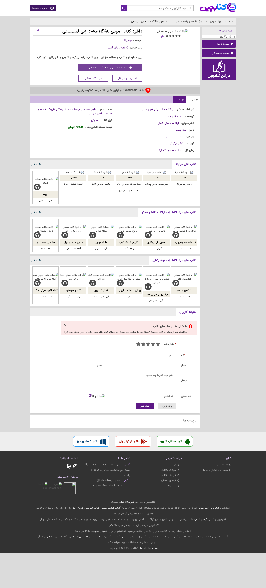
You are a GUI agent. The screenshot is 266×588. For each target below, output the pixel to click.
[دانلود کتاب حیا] (184, 173)
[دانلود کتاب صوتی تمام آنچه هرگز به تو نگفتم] (45, 277)
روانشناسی (75, 537)
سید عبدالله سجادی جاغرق (127, 184)
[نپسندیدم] (153, 344)
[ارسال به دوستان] (37, 31)
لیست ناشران (223, 44)
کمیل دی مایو (129, 297)
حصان (73, 177)
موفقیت (86, 537)
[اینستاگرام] (75, 466)
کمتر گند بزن (101, 290)
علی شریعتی (45, 201)
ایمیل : (183, 365)
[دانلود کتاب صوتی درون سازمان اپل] (73, 229)
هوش (129, 177)
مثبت (101, 177)
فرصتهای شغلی (168, 480)
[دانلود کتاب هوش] (129, 173)
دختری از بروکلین (156, 242)
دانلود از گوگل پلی (129, 441)
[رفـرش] (90, 396)
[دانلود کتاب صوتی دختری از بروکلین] (156, 229)
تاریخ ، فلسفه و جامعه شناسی (189, 21)
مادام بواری (101, 242)
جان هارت (46, 249)
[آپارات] (69, 466)
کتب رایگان (76, 508)
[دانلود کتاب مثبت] (101, 173)
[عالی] (138, 344)
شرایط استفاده (169, 475)
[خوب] (148, 344)
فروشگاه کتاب (126, 502)
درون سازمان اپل (73, 242)
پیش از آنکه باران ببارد (128, 290)
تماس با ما (171, 486)
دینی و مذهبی (54, 537)
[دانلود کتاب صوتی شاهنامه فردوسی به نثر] (184, 229)
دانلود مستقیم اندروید (171, 441)
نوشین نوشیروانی (156, 301)
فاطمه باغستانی (174, 137)
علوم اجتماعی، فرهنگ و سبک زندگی (76, 109)
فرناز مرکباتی (176, 143)
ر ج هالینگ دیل (129, 249)
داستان (124, 537)
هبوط (46, 194)
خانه (231, 21)
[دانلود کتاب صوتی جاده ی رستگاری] (45, 229)
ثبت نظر (145, 406)
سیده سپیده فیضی (128, 190)
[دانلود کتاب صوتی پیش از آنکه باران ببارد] (129, 277)
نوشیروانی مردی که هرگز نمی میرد (150, 294)
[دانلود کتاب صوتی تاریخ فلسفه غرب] (129, 229)
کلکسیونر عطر (184, 290)
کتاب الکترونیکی (111, 508)
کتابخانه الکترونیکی (208, 508)
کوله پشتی (181, 130)
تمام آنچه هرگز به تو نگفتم (43, 290)
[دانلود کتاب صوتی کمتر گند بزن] (101, 277)
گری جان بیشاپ (101, 297)
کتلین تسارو (184, 297)
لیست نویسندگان (221, 53)
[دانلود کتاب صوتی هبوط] (45, 181)
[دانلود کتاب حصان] (73, 173)
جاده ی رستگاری (45, 242)
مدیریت (97, 537)
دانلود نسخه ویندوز (87, 441)
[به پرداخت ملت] (41, 488)
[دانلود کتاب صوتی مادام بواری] (101, 229)
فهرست (179, 99)
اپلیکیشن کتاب (202, 519)
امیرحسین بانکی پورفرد (156, 184)
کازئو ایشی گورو (73, 297)
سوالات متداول (168, 470)
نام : (182, 355)
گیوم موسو (156, 249)
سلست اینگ (45, 297)
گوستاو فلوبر (101, 249)
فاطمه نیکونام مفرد (73, 184)
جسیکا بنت (125, 40)
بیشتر (34, 164)
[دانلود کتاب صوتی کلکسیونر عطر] (184, 277)
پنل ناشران (222, 465)
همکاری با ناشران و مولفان (214, 470)
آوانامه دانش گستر (118, 47)
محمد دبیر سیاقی (184, 249)
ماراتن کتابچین (219, 76)
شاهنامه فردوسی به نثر (183, 242)
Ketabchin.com (149, 548)
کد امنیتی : (185, 396)
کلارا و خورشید (73, 290)
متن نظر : (184, 381)
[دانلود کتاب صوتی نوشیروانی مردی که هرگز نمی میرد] (156, 279)
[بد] (158, 344)
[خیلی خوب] (143, 344)
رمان (134, 537)
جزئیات (193, 99)
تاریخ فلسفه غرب (128, 242)
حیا (184, 177)
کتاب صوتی (92, 508)
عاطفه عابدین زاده (101, 184)
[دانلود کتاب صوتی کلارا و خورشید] (73, 277)
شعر (65, 537)
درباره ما (172, 465)
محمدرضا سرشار (184, 184)
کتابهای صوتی (216, 21)
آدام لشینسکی (73, 249)
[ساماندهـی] (56, 488)
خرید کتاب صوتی (93, 78)
